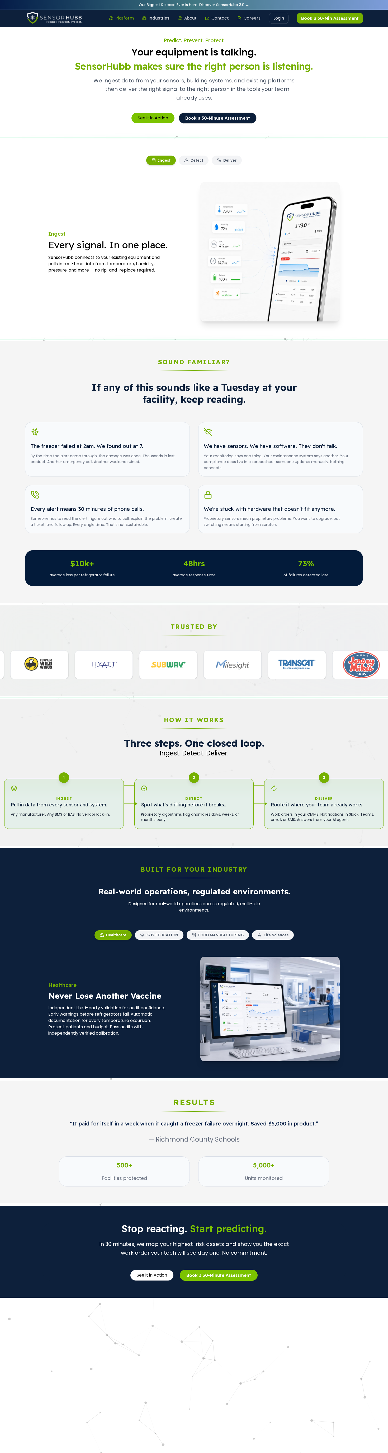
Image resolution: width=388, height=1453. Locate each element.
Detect (197, 160)
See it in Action (153, 118)
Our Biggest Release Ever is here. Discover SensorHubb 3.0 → (194, 4)
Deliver (229, 160)
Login (278, 18)
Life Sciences (276, 935)
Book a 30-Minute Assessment (217, 118)
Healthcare (116, 935)
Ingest (164, 160)
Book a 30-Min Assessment (330, 18)
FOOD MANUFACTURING (221, 935)
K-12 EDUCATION (162, 935)
